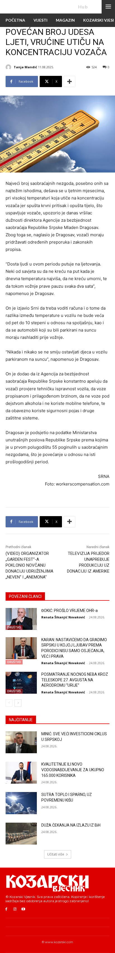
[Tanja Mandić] (9, 67)
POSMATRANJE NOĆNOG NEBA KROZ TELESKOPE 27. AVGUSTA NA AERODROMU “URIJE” (74, 679)
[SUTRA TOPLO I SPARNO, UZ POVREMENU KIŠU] (21, 803)
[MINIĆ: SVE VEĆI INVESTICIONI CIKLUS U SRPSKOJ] (21, 742)
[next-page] (18, 703)
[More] (69, 81)
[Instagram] (15, 909)
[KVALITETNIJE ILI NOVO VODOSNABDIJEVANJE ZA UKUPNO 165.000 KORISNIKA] (21, 773)
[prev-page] (9, 703)
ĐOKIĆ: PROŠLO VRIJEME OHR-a (69, 610)
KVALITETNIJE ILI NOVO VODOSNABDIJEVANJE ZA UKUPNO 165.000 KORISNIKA (72, 769)
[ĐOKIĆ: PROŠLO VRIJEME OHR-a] (21, 619)
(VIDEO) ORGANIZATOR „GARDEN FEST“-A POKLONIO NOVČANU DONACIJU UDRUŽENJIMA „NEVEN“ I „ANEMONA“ (29, 565)
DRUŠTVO (14, 627)
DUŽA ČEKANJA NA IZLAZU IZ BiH (70, 825)
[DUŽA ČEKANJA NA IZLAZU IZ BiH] (21, 834)
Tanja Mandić (25, 67)
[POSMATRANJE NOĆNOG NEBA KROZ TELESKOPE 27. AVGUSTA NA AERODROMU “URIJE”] (21, 683)
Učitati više (55, 854)
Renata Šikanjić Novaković (63, 617)
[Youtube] (24, 909)
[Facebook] (6, 909)
